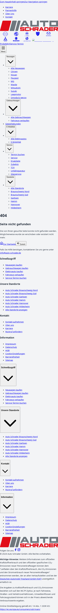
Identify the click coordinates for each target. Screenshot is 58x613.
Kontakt (9, 16)
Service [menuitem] (9, 145)
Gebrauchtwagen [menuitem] (13, 101)
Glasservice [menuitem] (16, 174)
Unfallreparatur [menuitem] (18, 170)
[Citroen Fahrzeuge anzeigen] (27, 35)
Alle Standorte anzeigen (16, 309)
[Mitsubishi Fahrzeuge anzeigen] (5, 40)
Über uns (9, 325)
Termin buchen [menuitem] (18, 154)
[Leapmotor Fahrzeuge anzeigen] (27, 40)
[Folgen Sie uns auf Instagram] (19, 550)
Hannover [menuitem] (15, 204)
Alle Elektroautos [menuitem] (18, 138)
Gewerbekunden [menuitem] (13, 123)
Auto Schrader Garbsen (16, 296)
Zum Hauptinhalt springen (12, 1)
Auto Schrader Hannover (16, 303)
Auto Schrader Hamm (15, 300)
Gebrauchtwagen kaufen (16, 268)
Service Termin (17, 43)
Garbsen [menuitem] (15, 198)
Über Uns (9, 13)
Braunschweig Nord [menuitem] (20, 191)
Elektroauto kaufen (14, 271)
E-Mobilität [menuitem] (10, 127)
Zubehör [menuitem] (15, 164)
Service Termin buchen (15, 278)
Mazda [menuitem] (14, 84)
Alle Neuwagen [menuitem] (18, 68)
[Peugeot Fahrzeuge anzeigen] (37, 35)
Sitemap (9, 360)
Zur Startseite (9, 244)
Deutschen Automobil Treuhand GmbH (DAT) (21, 578)
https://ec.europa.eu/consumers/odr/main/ (20, 609)
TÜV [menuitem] (13, 167)
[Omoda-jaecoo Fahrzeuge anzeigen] (43, 40)
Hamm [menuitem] (14, 201)
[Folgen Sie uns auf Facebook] (15, 550)
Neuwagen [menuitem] (10, 57)
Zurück (22, 244)
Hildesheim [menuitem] (16, 207)
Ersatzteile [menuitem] (15, 161)
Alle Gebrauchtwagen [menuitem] (21, 117)
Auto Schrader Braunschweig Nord (21, 290)
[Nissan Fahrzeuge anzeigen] (5, 35)
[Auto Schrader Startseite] (29, 30)
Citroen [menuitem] (14, 71)
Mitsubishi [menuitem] (16, 87)
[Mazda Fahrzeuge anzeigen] (48, 35)
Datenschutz (11, 347)
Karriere (9, 7)
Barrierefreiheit (12, 356)
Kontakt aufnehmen (14, 321)
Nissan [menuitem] (14, 74)
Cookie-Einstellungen (15, 353)
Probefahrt (5, 43)
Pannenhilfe (10, 10)
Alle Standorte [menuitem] (17, 188)
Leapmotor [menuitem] (16, 94)
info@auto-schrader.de (10, 252)
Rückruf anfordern (13, 331)
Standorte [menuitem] (10, 177)
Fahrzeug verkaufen (14, 274)
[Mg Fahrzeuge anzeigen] (16, 35)
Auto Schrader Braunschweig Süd (20, 293)
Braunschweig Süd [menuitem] (19, 194)
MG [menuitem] (12, 81)
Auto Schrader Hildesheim (17, 306)
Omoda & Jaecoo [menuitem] (18, 97)
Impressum (10, 343)
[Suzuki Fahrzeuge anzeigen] (16, 40)
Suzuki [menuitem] (14, 91)
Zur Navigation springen (36, 1)
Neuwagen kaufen (13, 265)
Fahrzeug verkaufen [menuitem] (20, 120)
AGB (7, 350)
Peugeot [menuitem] (14, 78)
